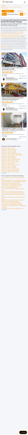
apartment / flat (18, 33)
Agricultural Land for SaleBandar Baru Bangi (12, 200)
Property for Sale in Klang (8, 148)
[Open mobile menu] (24, 2)
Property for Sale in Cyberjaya (9, 166)
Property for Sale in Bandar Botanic (10, 162)
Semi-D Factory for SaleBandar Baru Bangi (12, 191)
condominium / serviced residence (8, 35)
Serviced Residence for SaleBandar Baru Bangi (13, 182)
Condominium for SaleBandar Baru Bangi (12, 184)
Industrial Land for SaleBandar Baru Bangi (12, 204)
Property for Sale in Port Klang (9, 167)
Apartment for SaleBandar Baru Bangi (11, 186)
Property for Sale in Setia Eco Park (10, 160)
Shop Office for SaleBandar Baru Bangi (11, 203)
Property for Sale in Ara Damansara (10, 171)
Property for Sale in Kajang (8, 156)
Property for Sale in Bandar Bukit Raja (11, 159)
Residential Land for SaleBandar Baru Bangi (12, 208)
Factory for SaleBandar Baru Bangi (10, 201)
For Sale (6, 7)
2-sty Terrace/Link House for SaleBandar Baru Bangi (13, 178)
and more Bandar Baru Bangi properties (9, 36)
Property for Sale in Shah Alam (9, 157)
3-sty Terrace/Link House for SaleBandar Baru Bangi (13, 195)
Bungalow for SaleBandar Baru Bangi (11, 183)
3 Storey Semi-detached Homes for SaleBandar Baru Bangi (14, 206)
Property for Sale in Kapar (8, 163)
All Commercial (5, 8)
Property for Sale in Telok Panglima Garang (12, 155)
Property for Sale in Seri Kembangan (11, 169)
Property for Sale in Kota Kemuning (10, 164)
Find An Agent (20, 11)
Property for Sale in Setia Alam (9, 149)
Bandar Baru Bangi (17, 7)
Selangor (10, 7)
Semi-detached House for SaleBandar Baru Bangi (14, 180)
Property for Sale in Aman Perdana (10, 170)
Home (2, 7)
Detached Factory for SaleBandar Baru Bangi (13, 193)
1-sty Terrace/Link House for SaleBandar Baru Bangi (13, 189)
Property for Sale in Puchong (9, 150)
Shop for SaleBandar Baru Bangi (9, 187)
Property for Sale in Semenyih (9, 152)
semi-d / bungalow (21, 35)
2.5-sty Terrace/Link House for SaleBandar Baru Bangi (13, 198)
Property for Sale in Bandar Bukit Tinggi (11, 153)
